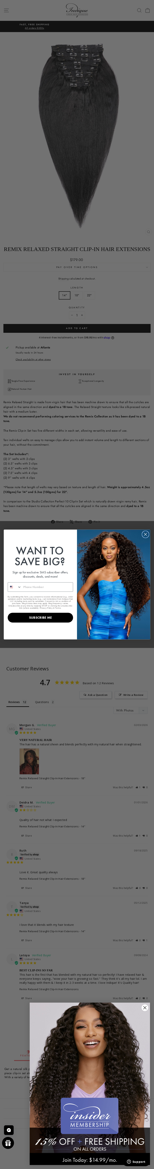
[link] (90, 1078)
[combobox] (14, 586)
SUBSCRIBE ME (40, 617)
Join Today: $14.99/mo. (90, 1159)
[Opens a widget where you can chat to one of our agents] (136, 1162)
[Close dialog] (145, 534)
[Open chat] (9, 1130)
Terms (58, 608)
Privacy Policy (46, 608)
